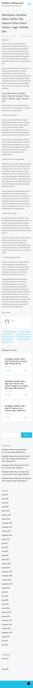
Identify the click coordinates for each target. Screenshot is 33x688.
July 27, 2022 (8, 367)
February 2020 (6, 612)
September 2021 (7, 535)
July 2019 (5, 641)
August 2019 (6, 637)
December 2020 (7, 572)
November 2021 (7, 527)
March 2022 (6, 511)
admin (13, 36)
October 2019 (6, 628)
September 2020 (7, 584)
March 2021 (5, 560)
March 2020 (6, 608)
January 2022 (6, 519)
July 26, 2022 (8, 414)
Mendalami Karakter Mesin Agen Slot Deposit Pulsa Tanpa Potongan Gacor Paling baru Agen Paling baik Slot (16, 384)
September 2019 (7, 633)
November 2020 (7, 576)
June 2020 (5, 596)
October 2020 (6, 580)
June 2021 (5, 547)
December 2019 (7, 620)
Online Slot (5, 40)
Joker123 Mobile (6, 312)
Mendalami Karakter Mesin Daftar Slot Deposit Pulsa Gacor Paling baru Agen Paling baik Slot (9, 337)
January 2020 (6, 616)
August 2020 (6, 588)
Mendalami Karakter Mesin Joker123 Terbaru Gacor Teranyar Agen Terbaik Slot (15, 408)
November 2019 (7, 624)
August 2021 (6, 539)
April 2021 (5, 555)
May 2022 (5, 503)
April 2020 (5, 604)
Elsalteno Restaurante (12, 3)
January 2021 (6, 568)
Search (26, 435)
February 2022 (6, 515)
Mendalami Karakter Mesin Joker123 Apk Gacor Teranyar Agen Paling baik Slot (16, 361)
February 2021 (6, 564)
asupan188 (5, 669)
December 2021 (7, 523)
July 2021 (5, 543)
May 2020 (5, 600)
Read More (8, 370)
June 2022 (5, 499)
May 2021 (5, 551)
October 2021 (6, 531)
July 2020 (5, 592)
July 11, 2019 (5, 36)
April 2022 (5, 507)
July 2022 (5, 495)
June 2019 (5, 645)
